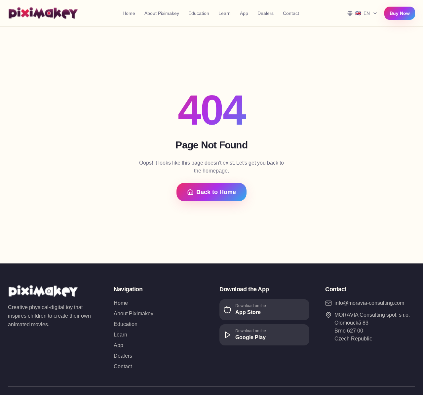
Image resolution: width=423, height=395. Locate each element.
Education (198, 13)
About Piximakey (161, 13)
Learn (224, 13)
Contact (291, 13)
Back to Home (216, 192)
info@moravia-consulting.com (369, 303)
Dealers (265, 13)
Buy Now (400, 13)
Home (129, 13)
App (244, 13)
